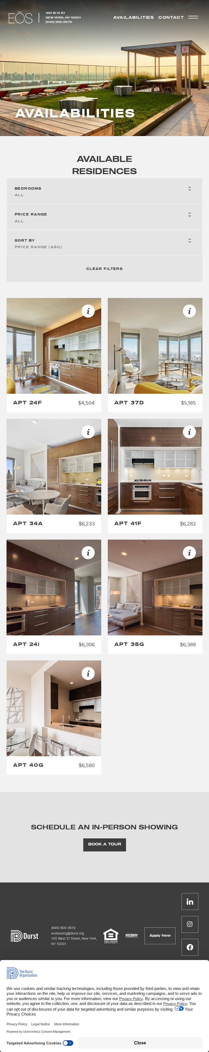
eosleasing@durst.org (67, 933)
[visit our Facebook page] (190, 947)
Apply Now (160, 935)
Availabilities (133, 18)
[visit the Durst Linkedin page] (190, 901)
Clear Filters (104, 268)
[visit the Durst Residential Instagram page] (190, 924)
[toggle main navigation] (193, 17)
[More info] (88, 311)
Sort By (25, 240)
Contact (171, 18)
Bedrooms (28, 188)
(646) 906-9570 (59, 22)
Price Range (31, 214)
